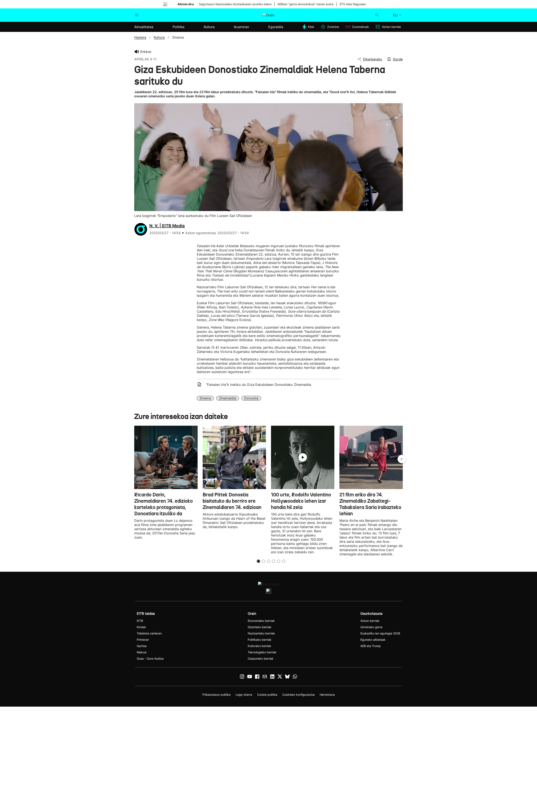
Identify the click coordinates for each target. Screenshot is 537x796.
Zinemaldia (227, 398)
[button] (402, 459)
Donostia (251, 398)
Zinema (205, 398)
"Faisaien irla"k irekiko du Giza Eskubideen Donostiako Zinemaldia (258, 384)
